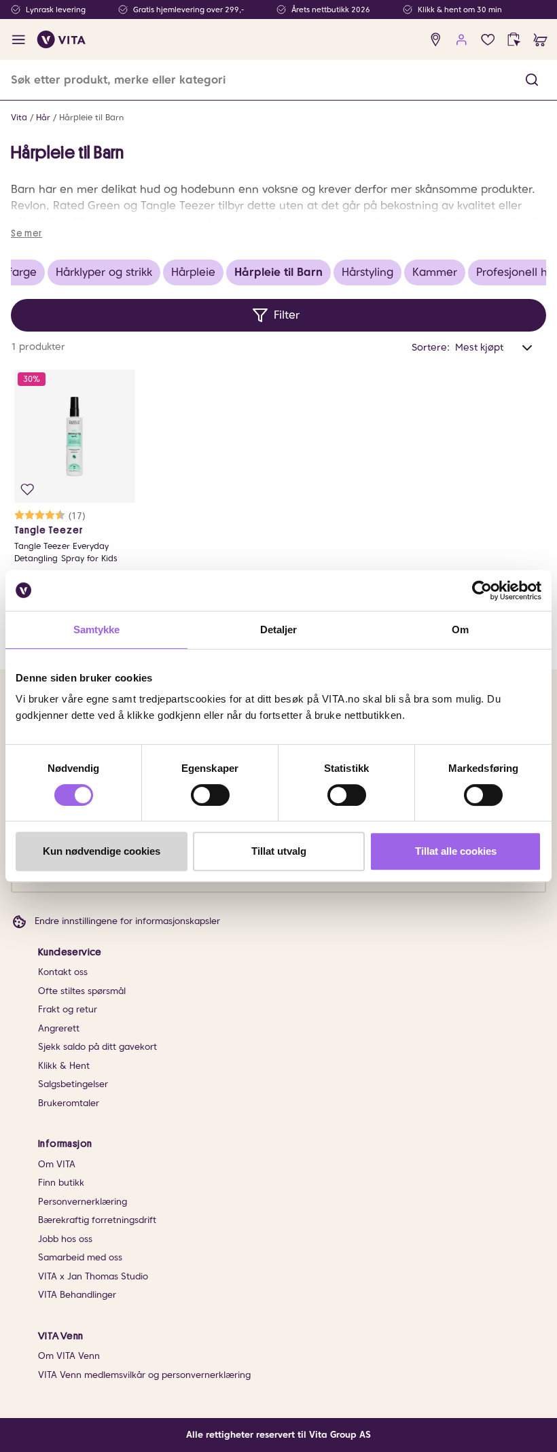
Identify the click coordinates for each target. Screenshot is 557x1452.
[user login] (461, 39)
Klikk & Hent (64, 1066)
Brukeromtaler (68, 1103)
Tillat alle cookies (456, 851)
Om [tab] (460, 629)
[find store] (436, 39)
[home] (61, 39)
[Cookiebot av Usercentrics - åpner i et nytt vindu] (482, 590)
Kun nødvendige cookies (101, 851)
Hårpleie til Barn (91, 117)
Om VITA (56, 1164)
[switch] (210, 795)
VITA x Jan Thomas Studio (93, 1276)
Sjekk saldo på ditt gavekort (97, 1047)
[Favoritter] (488, 39)
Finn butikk (61, 1182)
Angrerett (58, 1028)
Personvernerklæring (82, 1202)
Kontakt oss (63, 972)
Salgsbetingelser (73, 1084)
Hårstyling (367, 272)
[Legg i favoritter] (27, 489)
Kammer (434, 272)
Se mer (26, 233)
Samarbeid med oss (80, 1257)
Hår (43, 117)
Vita (19, 117)
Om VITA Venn (69, 1356)
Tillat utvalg (278, 851)
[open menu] (18, 39)
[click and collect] (514, 39)
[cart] (540, 39)
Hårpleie (193, 272)
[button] (531, 80)
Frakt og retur (67, 1009)
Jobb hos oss (65, 1239)
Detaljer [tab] (279, 629)
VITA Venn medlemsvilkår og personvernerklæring (144, 1375)
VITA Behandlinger (77, 1295)
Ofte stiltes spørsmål (82, 991)
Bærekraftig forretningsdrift (97, 1220)
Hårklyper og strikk (104, 272)
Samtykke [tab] (96, 629)
